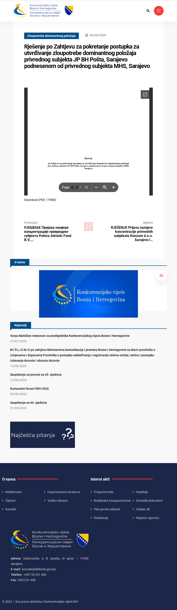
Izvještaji (142, 492)
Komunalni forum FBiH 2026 (29, 388)
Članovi (10, 500)
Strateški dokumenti (149, 500)
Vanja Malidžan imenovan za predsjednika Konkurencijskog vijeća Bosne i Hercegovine (70, 335)
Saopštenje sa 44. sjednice (28, 402)
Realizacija (101, 518)
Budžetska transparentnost (112, 500)
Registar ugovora (147, 518)
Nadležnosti (13, 492)
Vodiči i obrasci (57, 500)
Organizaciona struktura (63, 492)
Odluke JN (143, 509)
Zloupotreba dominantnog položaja (51, 36)
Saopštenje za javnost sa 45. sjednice (36, 374)
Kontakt (10, 509)
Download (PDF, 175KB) (40, 200)
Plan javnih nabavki (107, 509)
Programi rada (103, 492)
